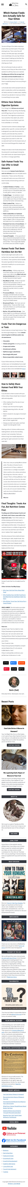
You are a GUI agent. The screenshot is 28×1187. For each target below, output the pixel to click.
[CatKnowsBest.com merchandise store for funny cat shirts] (14, 379)
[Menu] (2, 4)
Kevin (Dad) (13, 22)
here (23, 369)
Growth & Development (10, 1161)
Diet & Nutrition (8, 1153)
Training (5, 1172)
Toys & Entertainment (9, 1169)
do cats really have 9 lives (9, 958)
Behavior (6, 1150)
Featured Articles (8, 1156)
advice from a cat (16, 1014)
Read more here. (12, 977)
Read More (14, 833)
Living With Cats (8, 1166)
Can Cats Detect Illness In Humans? (13, 1094)
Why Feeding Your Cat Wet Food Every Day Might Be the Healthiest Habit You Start (14, 596)
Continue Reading (14, 745)
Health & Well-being (9, 1164)
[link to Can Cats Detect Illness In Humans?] (14, 715)
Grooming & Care (8, 1158)
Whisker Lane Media (14, 1183)
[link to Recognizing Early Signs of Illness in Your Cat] (14, 759)
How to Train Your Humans (15, 903)
